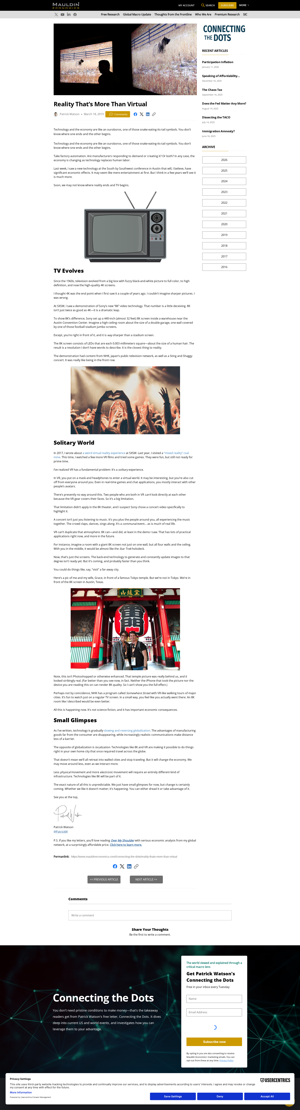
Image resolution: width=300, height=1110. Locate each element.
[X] (56, 14)
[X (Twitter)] (141, 114)
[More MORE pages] (248, 5)
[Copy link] (154, 114)
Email (189, 1006)
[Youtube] (62, 14)
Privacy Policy (226, 1060)
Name (189, 992)
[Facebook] (75, 14)
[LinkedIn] (69, 14)
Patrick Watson (70, 114)
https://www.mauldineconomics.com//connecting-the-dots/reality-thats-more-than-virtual (124, 856)
